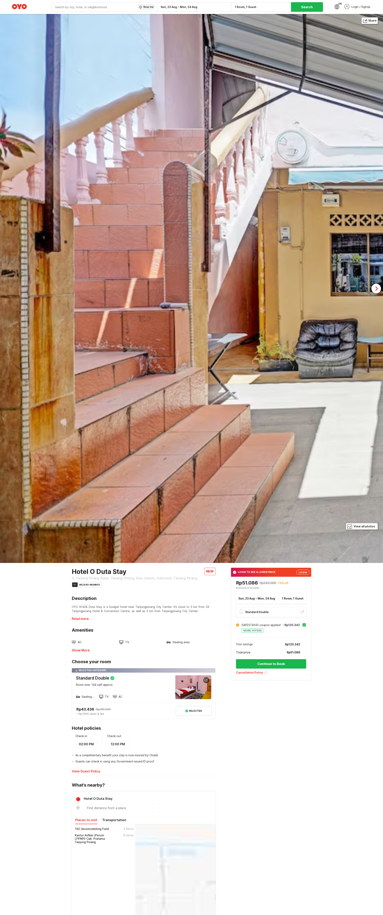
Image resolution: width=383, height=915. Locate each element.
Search (307, 7)
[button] (271, 674)
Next (376, 288)
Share (372, 20)
